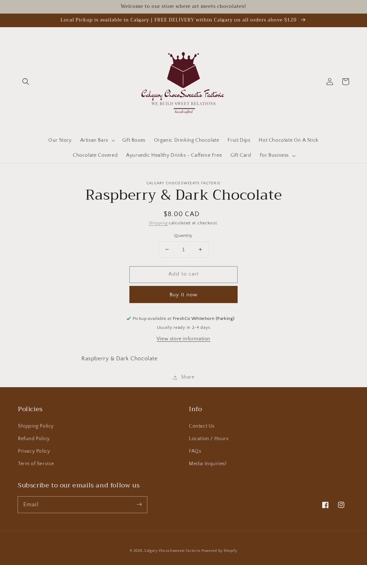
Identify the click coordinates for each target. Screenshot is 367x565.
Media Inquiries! (208, 464)
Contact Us (202, 426)
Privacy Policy (34, 451)
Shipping (158, 223)
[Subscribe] (139, 504)
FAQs (195, 451)
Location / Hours (209, 439)
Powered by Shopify (219, 551)
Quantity (183, 235)
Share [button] (188, 377)
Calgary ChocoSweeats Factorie (172, 551)
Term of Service (36, 464)
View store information (183, 339)
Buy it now (183, 295)
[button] (26, 81)
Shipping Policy (36, 426)
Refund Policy (34, 439)
